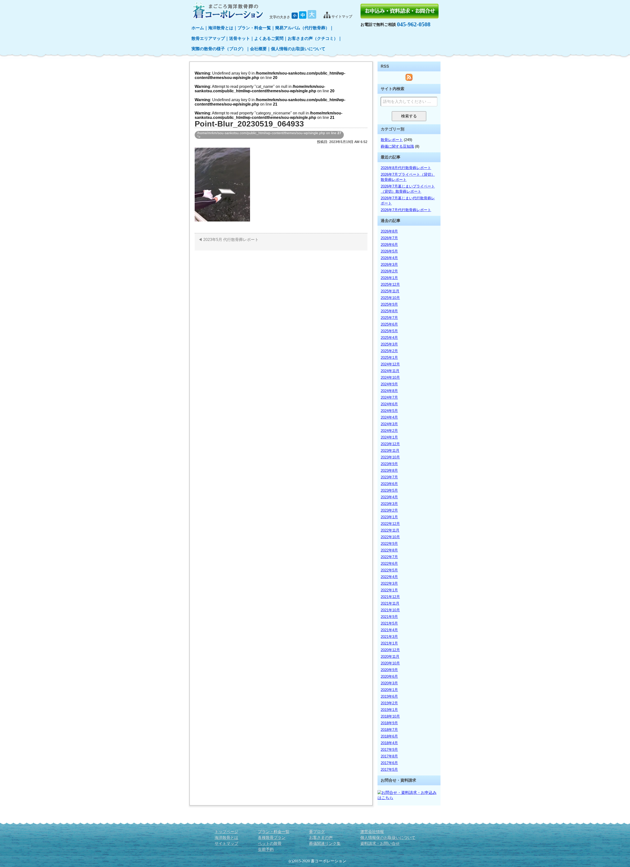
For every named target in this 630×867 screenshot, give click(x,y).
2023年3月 (389, 504)
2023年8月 (389, 470)
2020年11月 (390, 656)
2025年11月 (390, 291)
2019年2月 (389, 703)
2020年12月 (390, 650)
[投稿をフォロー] (409, 79)
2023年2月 (389, 510)
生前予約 (266, 849)
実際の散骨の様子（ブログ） (218, 49)
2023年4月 (389, 497)
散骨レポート (392, 140)
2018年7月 (389, 729)
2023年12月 (390, 444)
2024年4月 (389, 417)
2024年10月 (390, 377)
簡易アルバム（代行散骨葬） (302, 28)
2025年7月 (389, 317)
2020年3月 (389, 683)
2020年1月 (389, 690)
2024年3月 (389, 424)
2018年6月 (389, 736)
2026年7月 (389, 238)
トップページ (226, 832)
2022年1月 (389, 590)
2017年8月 (389, 756)
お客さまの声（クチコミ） (313, 38)
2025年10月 (390, 298)
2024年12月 (390, 364)
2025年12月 (390, 284)
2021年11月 (390, 603)
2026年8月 (389, 231)
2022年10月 (390, 537)
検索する (411, 117)
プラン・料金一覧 (254, 28)
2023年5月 (389, 490)
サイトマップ (226, 843)
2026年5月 (389, 251)
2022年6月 (389, 563)
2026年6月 (389, 244)
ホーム (197, 28)
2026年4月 (389, 258)
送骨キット (239, 38)
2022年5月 (389, 570)
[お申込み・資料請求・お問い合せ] (400, 11)
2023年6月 (389, 484)
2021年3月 (389, 636)
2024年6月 (389, 404)
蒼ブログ (317, 832)
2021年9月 (389, 617)
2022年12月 (390, 523)
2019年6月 (389, 696)
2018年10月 (390, 716)
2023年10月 (390, 457)
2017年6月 (389, 763)
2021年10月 (390, 610)
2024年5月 (389, 411)
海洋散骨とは (220, 28)
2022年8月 (389, 550)
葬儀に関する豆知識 (397, 146)
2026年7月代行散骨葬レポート (406, 210)
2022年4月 (389, 577)
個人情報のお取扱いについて (298, 49)
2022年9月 (389, 543)
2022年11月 (390, 530)
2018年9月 (389, 723)
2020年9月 (389, 670)
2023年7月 (389, 477)
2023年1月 (389, 517)
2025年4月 (389, 337)
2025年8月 (389, 311)
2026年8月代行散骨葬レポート (406, 168)
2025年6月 (389, 324)
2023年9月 (389, 464)
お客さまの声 (321, 837)
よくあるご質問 (269, 38)
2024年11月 (390, 371)
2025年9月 (389, 304)
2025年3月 (389, 344)
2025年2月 (389, 351)
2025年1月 (389, 357)
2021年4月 (389, 630)
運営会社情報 (372, 832)
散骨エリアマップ (208, 38)
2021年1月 (389, 643)
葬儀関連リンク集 (325, 843)
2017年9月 (389, 749)
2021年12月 (390, 597)
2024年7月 (389, 397)
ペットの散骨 (270, 843)
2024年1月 (389, 437)
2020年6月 (389, 676)
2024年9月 (389, 384)
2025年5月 (389, 331)
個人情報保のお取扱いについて (387, 837)
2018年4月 (389, 743)
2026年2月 (389, 271)
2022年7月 (389, 557)
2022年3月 (389, 583)
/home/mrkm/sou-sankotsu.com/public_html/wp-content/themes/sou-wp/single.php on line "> (269, 135)
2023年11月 (390, 450)
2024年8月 (389, 391)
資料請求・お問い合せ (380, 843)
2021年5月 (389, 623)
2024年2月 (389, 430)
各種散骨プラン (271, 837)
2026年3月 (389, 264)
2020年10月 (390, 663)
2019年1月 (389, 710)
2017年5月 (389, 769)
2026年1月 (389, 278)
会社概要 (258, 49)
